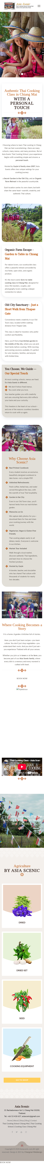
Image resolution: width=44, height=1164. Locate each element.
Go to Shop (22, 1080)
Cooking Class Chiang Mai (25, 1127)
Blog (27, 1121)
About (15, 1121)
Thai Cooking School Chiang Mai (16, 1124)
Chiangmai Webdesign (33, 1152)
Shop (22, 1121)
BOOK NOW (22, 678)
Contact (34, 1121)
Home (9, 1121)
